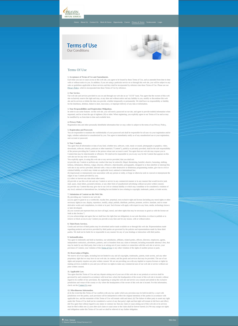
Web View (172, 320)
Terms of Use (106, 248)
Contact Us (82, 285)
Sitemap (72, 320)
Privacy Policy (73, 88)
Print (66, 320)
